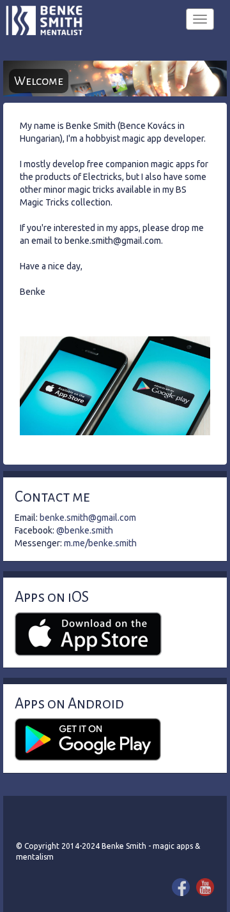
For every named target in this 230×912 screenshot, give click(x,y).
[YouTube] (205, 887)
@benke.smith (84, 530)
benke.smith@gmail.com (88, 517)
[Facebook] (181, 887)
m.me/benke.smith (100, 543)
